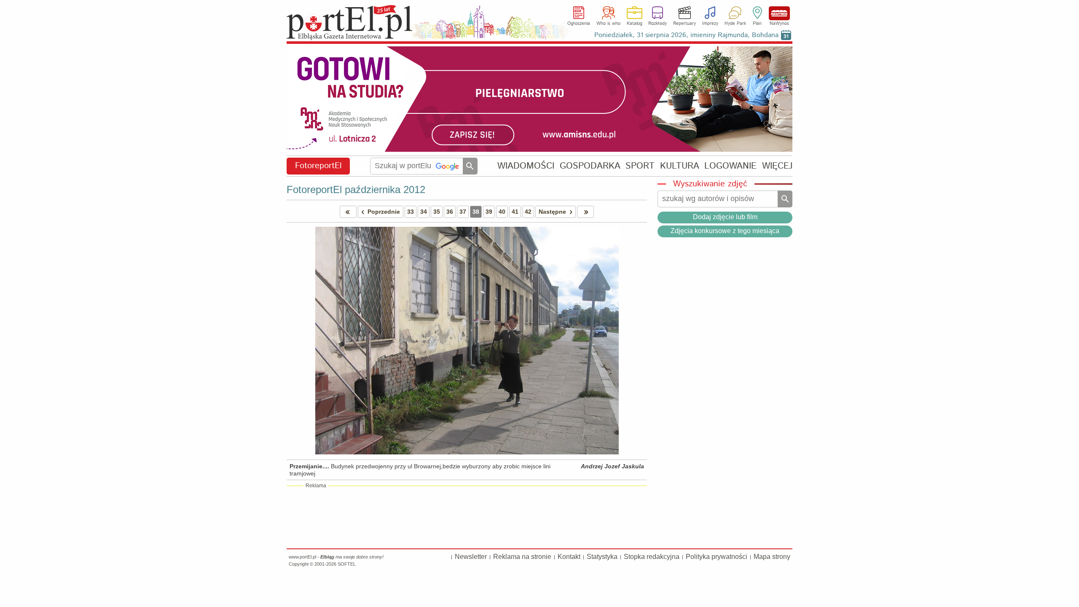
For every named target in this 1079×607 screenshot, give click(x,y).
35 (436, 211)
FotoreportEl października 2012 (356, 189)
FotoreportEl (318, 166)
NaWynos (779, 13)
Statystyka (602, 556)
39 (489, 211)
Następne (552, 211)
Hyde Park (735, 23)
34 (423, 211)
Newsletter (471, 556)
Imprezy (710, 23)
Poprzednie (384, 211)
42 (528, 211)
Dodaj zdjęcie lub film (725, 216)
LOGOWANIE (730, 166)
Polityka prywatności (716, 556)
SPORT (640, 166)
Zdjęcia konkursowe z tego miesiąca (725, 230)
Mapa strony (772, 556)
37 (462, 211)
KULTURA (679, 166)
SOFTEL (347, 564)
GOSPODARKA (590, 166)
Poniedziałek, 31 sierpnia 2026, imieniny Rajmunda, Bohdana (686, 35)
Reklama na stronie (522, 556)
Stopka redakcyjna (651, 556)
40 (502, 211)
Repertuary (684, 23)
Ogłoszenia (578, 23)
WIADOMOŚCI (525, 166)
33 (410, 211)
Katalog (634, 23)
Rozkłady (657, 23)
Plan (757, 23)
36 (449, 211)
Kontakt (569, 556)
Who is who (608, 23)
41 (515, 211)
